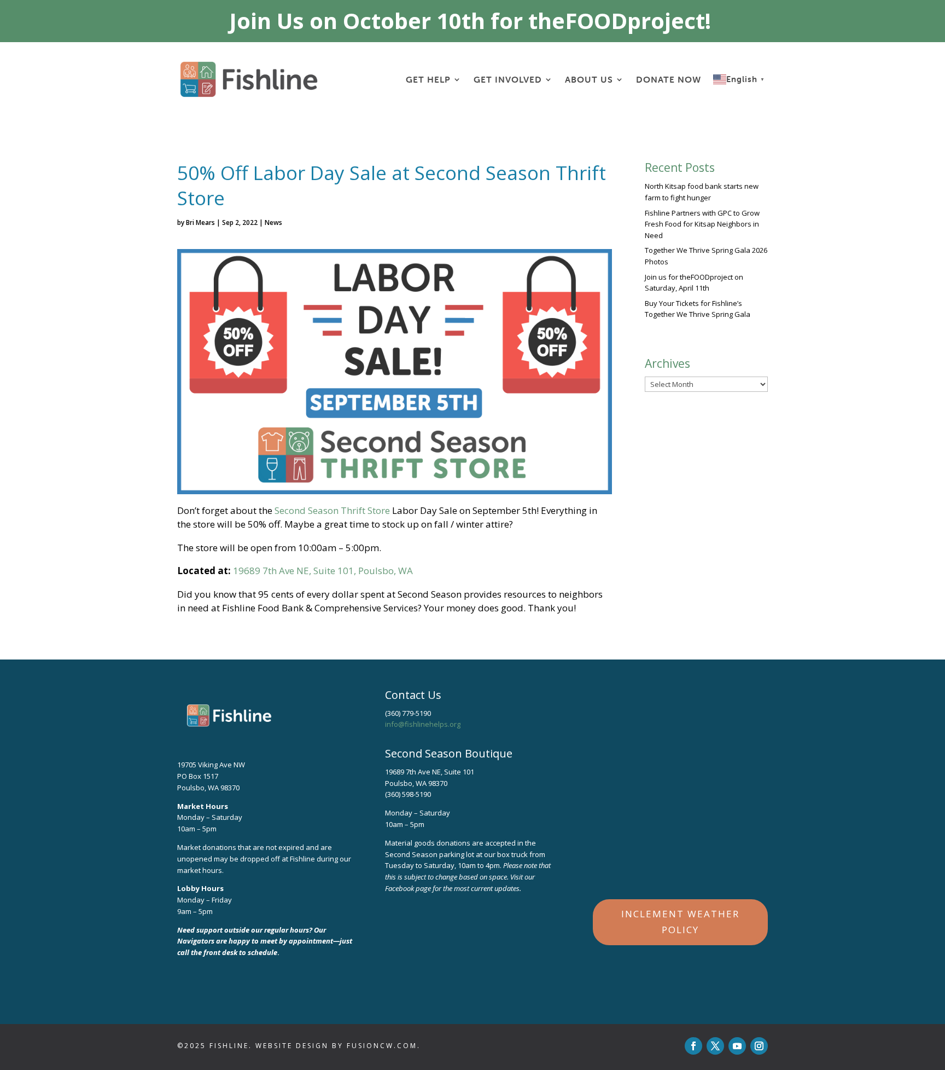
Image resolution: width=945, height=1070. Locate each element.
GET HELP (428, 79)
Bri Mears (200, 222)
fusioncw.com (382, 1045)
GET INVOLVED (508, 79)
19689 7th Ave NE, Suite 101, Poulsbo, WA (323, 570)
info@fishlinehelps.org (422, 724)
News (273, 222)
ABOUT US (589, 79)
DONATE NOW (668, 79)
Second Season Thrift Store (332, 510)
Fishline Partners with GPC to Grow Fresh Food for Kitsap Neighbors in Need (702, 224)
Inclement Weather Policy (680, 921)
